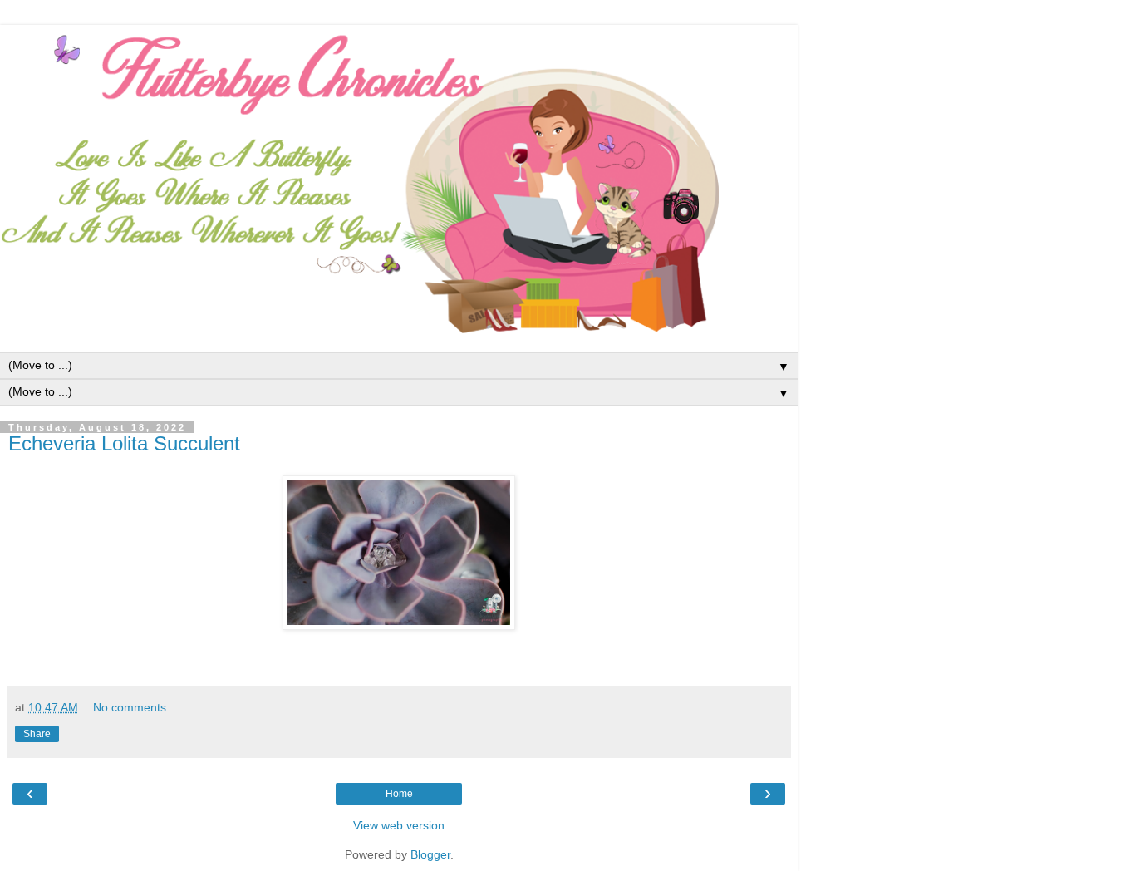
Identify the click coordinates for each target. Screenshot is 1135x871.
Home (399, 794)
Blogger (430, 854)
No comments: (131, 707)
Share (37, 734)
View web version (399, 825)
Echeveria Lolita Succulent (124, 443)
